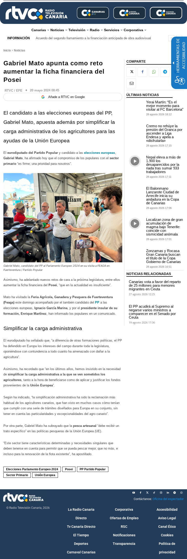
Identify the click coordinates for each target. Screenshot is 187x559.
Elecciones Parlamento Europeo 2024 (32, 469)
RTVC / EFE (13, 90)
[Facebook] (142, 72)
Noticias (19, 50)
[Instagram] (161, 492)
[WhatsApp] (154, 72)
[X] (131, 72)
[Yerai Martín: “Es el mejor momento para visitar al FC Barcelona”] (135, 106)
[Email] (131, 83)
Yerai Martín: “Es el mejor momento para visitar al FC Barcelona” (164, 105)
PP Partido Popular (93, 469)
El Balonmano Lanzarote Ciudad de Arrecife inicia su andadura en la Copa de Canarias (162, 195)
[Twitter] (147, 492)
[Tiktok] (154, 492)
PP (97, 302)
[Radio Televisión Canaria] (36, 13)
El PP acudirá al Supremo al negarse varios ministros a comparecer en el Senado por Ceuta (152, 311)
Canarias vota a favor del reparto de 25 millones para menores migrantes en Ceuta (155, 285)
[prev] (171, 38)
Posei (69, 469)
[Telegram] (165, 72)
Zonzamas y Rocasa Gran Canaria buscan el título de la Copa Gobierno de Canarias (163, 256)
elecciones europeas (99, 153)
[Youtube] (133, 492)
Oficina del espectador (168, 499)
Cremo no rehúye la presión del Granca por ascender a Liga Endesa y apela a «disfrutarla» (164, 133)
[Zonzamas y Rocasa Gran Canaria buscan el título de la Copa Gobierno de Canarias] (135, 255)
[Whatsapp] (181, 492)
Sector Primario (17, 475)
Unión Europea (45, 475)
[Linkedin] (168, 492)
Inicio (7, 50)
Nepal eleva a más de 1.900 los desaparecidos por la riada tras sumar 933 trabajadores (163, 164)
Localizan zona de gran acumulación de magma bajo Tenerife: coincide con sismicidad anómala (164, 226)
